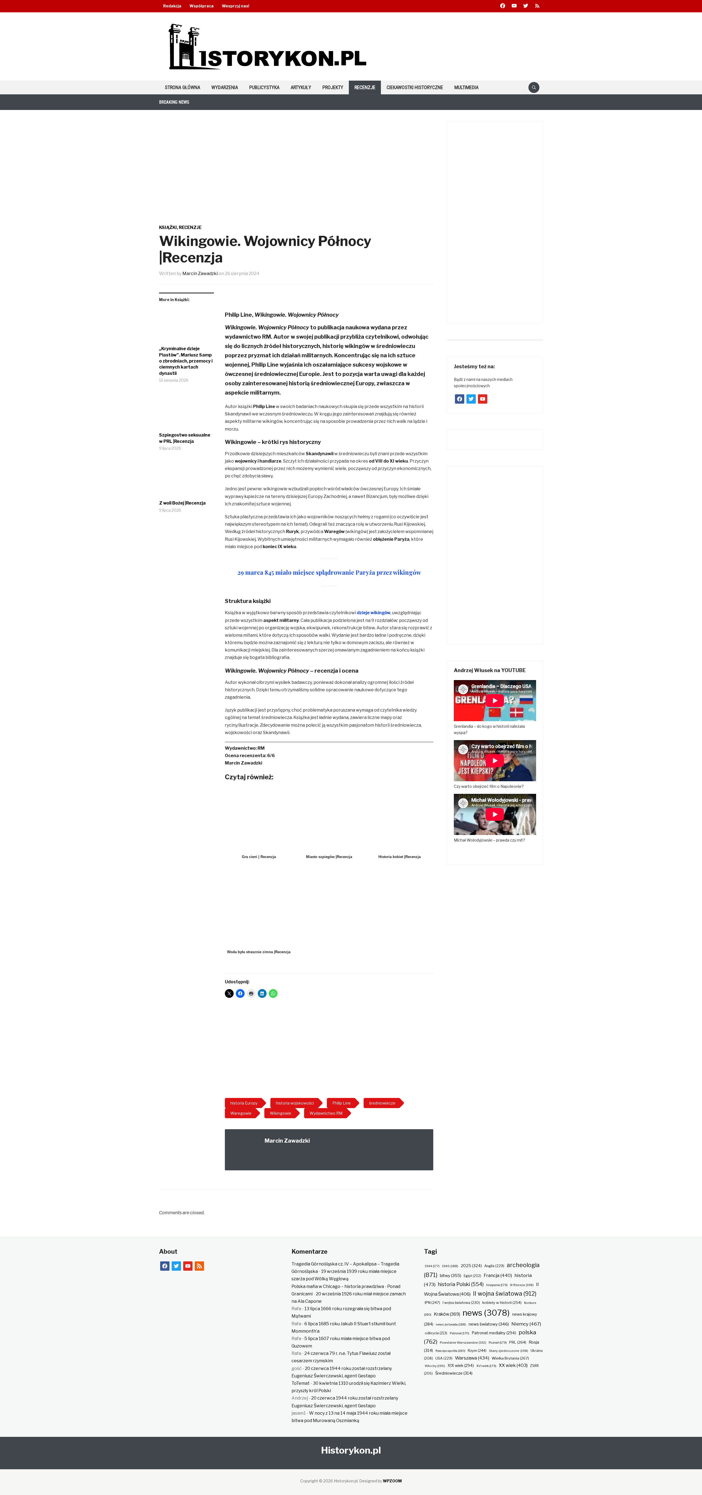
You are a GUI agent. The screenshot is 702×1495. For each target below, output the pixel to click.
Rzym (477, 1350)
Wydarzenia (224, 87)
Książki (168, 227)
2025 (471, 1265)
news (486, 1313)
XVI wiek (486, 1366)
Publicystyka (264, 87)
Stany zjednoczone (508, 1351)
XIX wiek (461, 1365)
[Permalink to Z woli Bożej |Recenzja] (186, 480)
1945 (450, 1266)
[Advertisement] (329, 1050)
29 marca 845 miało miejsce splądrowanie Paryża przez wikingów (329, 572)
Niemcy (526, 1324)
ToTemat (300, 1383)
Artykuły (301, 87)
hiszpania (497, 1285)
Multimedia (466, 87)
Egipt (472, 1276)
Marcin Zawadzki (200, 273)
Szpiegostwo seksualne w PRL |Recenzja (184, 438)
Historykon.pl (351, 1450)
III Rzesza (522, 1285)
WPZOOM (392, 1481)
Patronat (459, 1333)
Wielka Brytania (510, 1358)
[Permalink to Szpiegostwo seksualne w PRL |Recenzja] (186, 412)
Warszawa (472, 1358)
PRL (517, 1342)
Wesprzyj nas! (235, 6)
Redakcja (172, 6)
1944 (432, 1266)
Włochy (435, 1366)
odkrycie (436, 1333)
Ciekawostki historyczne (415, 87)
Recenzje (365, 87)
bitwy (450, 1275)
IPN (432, 1302)
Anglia (494, 1266)
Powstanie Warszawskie (463, 1342)
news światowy (489, 1324)
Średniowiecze (453, 1373)
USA (443, 1358)
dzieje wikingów (373, 612)
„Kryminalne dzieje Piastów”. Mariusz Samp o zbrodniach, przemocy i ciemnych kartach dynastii (186, 361)
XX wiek (513, 1365)
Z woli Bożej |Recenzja (182, 503)
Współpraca (201, 6)
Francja (498, 1275)
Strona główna (182, 87)
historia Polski (461, 1284)
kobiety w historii (502, 1302)
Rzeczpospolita (450, 1351)
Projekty (332, 87)
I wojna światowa (461, 1303)
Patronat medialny (494, 1332)
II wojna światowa (504, 1293)
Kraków (447, 1314)
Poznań (498, 1342)
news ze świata (451, 1324)
